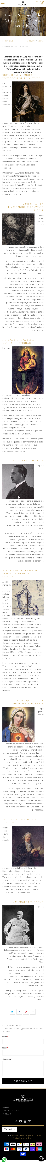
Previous (31, 41)
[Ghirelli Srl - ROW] (23, 3)
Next (40, 41)
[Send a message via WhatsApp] (4, 1160)
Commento (7, 1059)
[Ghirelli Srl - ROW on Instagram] (25, 1121)
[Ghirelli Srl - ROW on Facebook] (16, 1121)
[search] (37, 3)
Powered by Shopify (26, 1138)
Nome (5, 1037)
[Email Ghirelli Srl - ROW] (29, 1121)
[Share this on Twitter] (12, 1012)
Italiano (8, 1129)
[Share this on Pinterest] (26, 1012)
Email (5, 1048)
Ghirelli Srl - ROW (18, 1136)
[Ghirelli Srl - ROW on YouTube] (21, 1121)
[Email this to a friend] (33, 1012)
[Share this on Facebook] (19, 1012)
